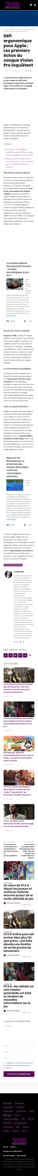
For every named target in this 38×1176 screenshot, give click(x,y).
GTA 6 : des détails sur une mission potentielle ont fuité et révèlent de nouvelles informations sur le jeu (19, 996)
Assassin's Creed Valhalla (10, 1119)
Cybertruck (15, 1131)
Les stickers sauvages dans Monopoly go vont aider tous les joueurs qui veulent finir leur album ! (27, 851)
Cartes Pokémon (21, 1111)
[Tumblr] (25, 655)
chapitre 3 (26, 1127)
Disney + (24, 1131)
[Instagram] (17, 641)
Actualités (12, 29)
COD (23, 1119)
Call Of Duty (19, 1107)
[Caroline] (8, 607)
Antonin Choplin (13, 903)
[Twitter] (23, 641)
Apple (17, 1127)
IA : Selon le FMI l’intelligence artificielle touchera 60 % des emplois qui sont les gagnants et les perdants (20, 152)
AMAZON (6, 1131)
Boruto (31, 1111)
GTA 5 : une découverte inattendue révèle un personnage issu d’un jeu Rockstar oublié (19, 824)
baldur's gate (7, 1115)
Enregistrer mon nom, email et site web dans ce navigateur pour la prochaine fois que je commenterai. (18, 1065)
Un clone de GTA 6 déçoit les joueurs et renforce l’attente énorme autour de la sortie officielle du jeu (18, 892)
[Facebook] (14, 641)
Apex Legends (7, 1103)
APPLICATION (7, 1123)
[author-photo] (5, 903)
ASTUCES (31, 1119)
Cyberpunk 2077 (8, 1107)
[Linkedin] (20, 641)
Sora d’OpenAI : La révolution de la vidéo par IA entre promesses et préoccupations (11, 850)
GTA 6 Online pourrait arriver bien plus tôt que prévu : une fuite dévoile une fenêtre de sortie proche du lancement (19, 942)
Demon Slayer (19, 1103)
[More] (30, 655)
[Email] (20, 655)
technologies (8, 205)
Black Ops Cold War (20, 1123)
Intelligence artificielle (13, 565)
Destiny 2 (17, 1115)
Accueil (6, 29)
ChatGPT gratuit (8, 1111)
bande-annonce (8, 1127)
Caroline (28, 71)
